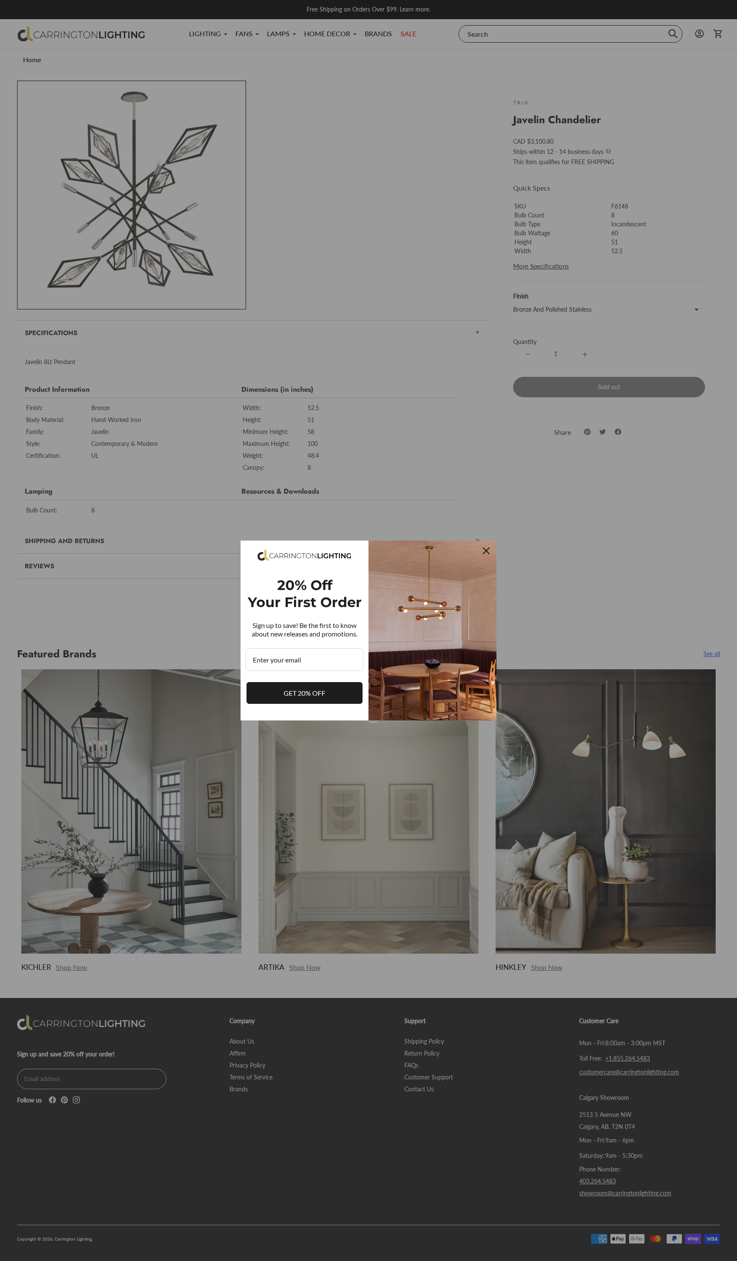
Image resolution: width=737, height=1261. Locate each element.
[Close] (486, 551)
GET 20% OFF (304, 693)
